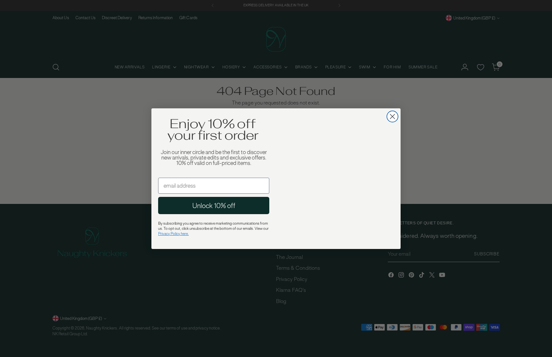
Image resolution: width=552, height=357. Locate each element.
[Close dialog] (392, 93)
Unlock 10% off (213, 205)
